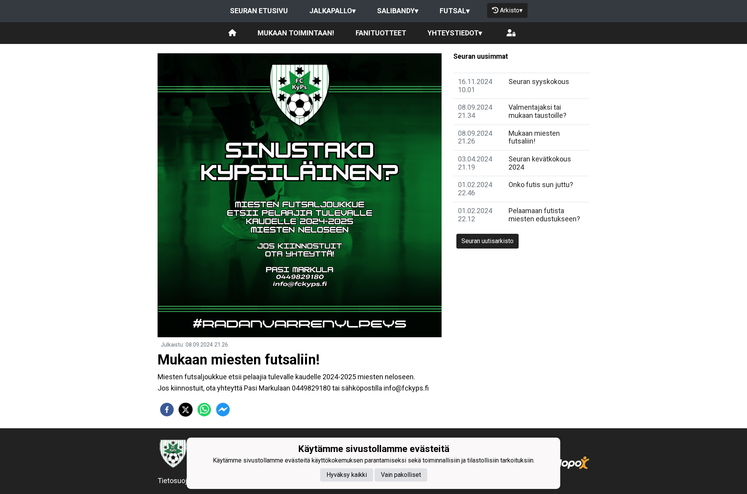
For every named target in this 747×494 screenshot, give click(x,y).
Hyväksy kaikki (346, 474)
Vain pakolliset (401, 474)
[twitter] (186, 410)
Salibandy (397, 11)
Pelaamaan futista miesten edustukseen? (544, 215)
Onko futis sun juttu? (541, 184)
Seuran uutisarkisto (487, 241)
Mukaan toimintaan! (296, 33)
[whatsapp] (204, 410)
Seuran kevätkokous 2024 (540, 163)
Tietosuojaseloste (186, 480)
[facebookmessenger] (223, 410)
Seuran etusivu (259, 11)
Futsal (455, 11)
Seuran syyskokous (539, 81)
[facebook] (167, 410)
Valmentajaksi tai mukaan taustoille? (537, 111)
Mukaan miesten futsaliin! (534, 137)
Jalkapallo (332, 11)
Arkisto (511, 10)
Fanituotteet (381, 33)
